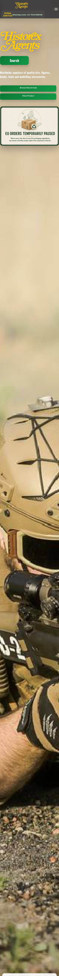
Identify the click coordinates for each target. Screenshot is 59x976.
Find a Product (28, 96)
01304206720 (22, 14)
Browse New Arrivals (28, 88)
